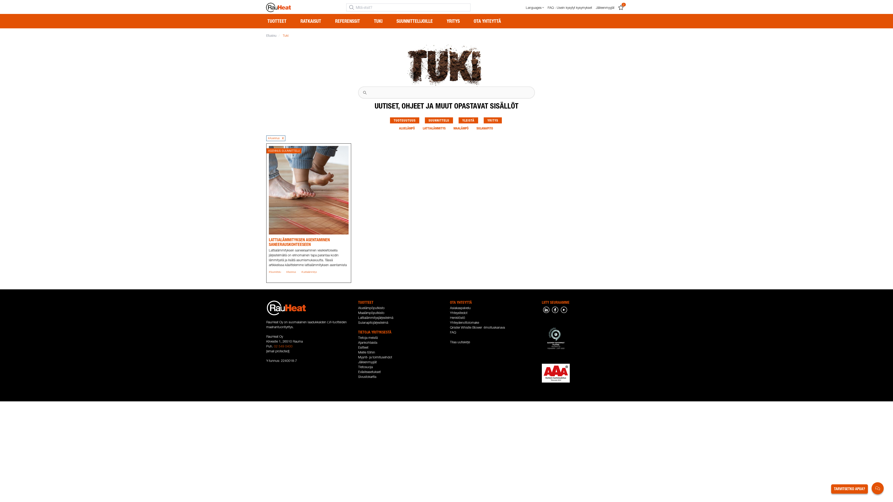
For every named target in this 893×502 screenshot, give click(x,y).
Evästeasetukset (369, 372)
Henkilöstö (457, 318)
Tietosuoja (365, 367)
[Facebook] (555, 309)
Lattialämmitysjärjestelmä (375, 318)
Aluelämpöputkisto (371, 308)
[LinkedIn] (546, 309)
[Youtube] (564, 309)
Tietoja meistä (368, 338)
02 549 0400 (283, 346)
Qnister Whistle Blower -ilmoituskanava (477, 327)
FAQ (453, 332)
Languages (534, 8)
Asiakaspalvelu (460, 308)
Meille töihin (366, 352)
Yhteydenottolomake (464, 322)
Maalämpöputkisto (371, 313)
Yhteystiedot (458, 313)
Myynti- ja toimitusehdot (375, 357)
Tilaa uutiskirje (460, 342)
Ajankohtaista (367, 342)
